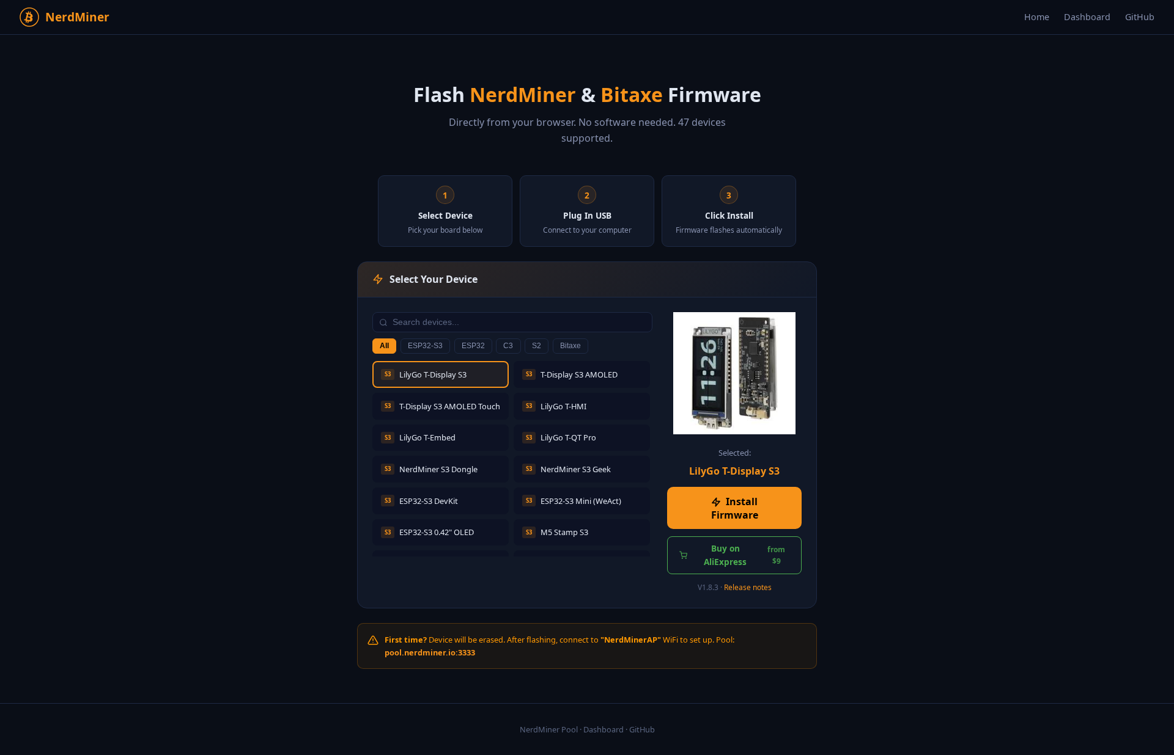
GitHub (1139, 17)
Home (1036, 17)
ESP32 (473, 345)
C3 (508, 345)
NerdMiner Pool (549, 729)
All (384, 345)
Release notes (748, 587)
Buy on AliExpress (744, 554)
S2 (536, 345)
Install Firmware (734, 508)
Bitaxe (570, 345)
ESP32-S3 (425, 345)
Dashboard (1087, 17)
